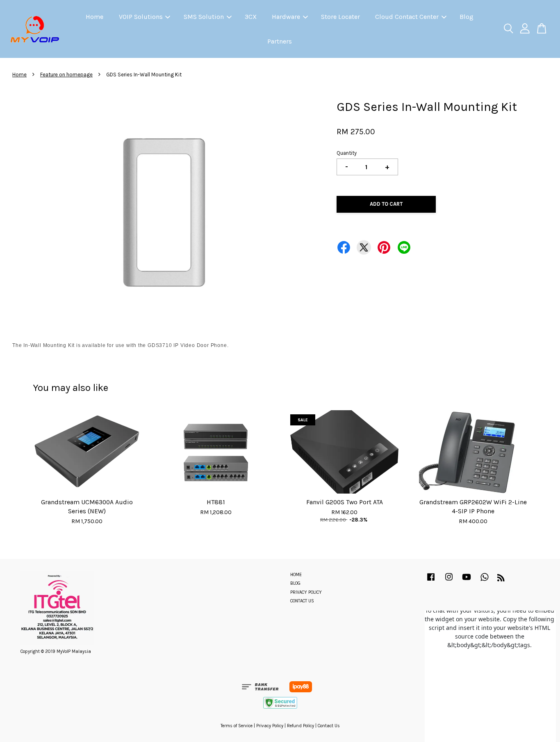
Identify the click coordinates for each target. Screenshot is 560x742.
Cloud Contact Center (407, 17)
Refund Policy (300, 725)
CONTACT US (302, 601)
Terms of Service (237, 725)
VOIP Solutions (141, 17)
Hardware (286, 17)
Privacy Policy (269, 725)
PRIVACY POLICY (306, 592)
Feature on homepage (66, 74)
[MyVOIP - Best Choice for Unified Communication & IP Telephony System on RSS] (500, 579)
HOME (296, 574)
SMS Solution (204, 17)
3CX (251, 17)
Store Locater (340, 17)
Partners (279, 41)
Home (94, 17)
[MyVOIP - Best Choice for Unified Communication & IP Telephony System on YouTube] (466, 581)
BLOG (295, 583)
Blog (466, 17)
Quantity (347, 153)
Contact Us (329, 725)
